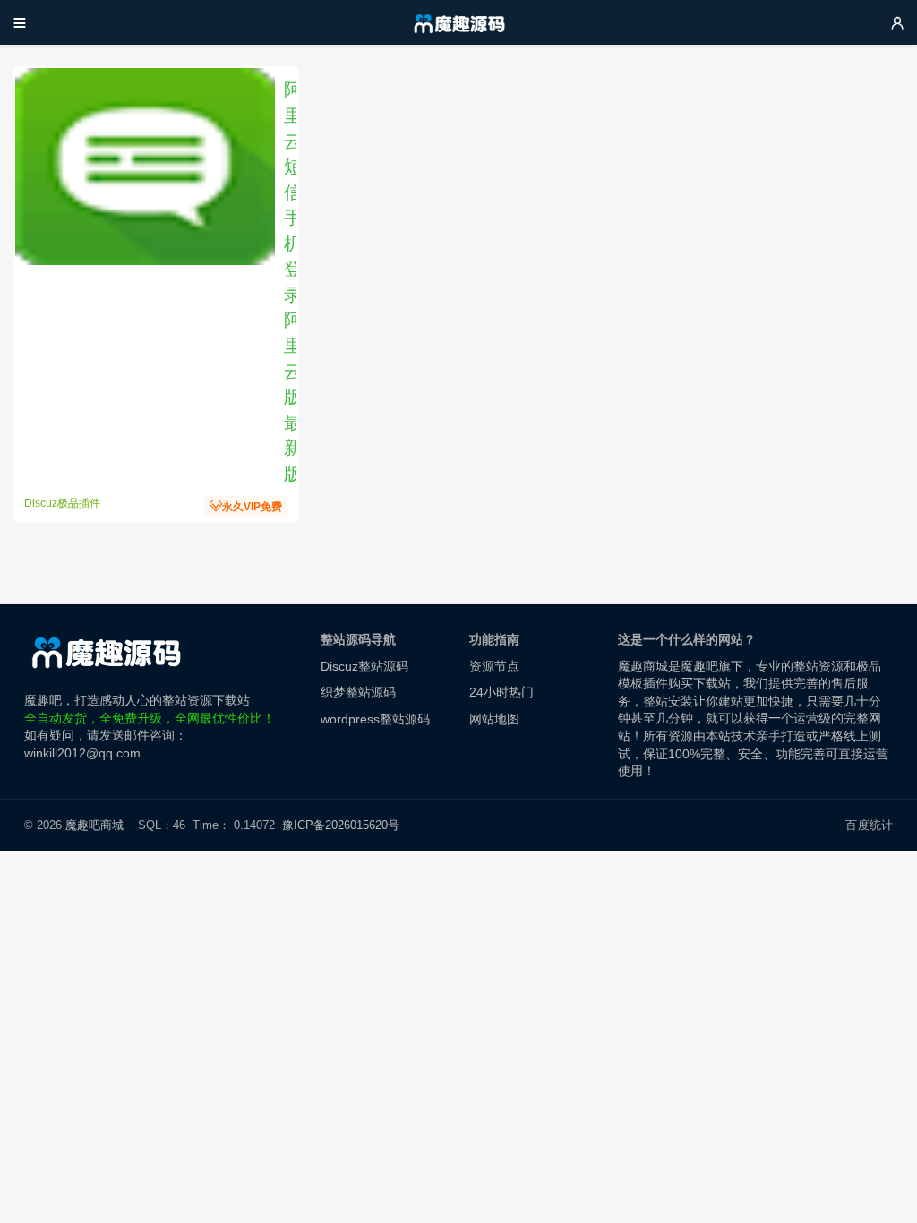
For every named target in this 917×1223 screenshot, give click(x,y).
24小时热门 (501, 692)
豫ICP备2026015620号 (344, 825)
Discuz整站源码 (364, 666)
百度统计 (869, 825)
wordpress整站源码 (375, 719)
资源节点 (494, 666)
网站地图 (494, 719)
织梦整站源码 (358, 692)
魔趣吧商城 (94, 825)
